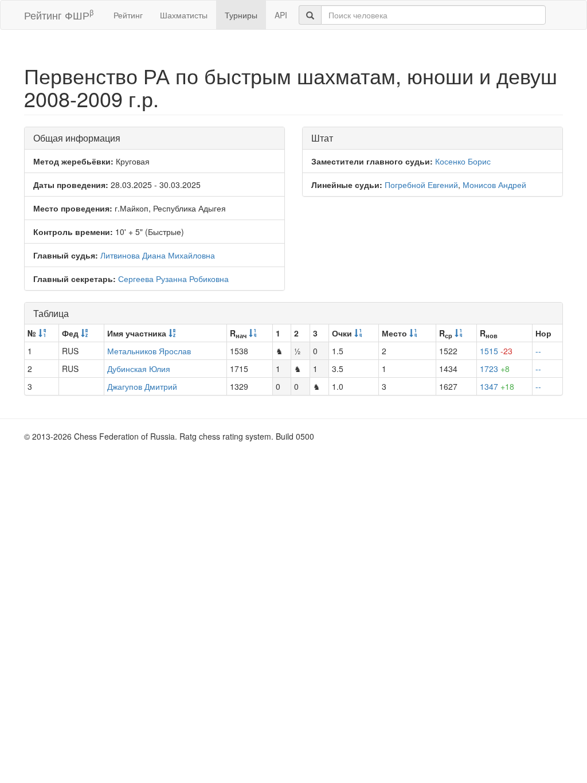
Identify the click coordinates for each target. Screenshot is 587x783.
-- (538, 351)
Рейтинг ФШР (58, 14)
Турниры (241, 15)
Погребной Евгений (421, 184)
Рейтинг (128, 15)
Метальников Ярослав (149, 351)
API (281, 15)
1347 (497, 386)
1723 (495, 368)
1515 (496, 351)
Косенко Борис (463, 161)
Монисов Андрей (494, 184)
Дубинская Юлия (138, 368)
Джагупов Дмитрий (142, 386)
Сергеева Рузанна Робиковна (173, 278)
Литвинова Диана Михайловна (157, 255)
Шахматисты (184, 15)
